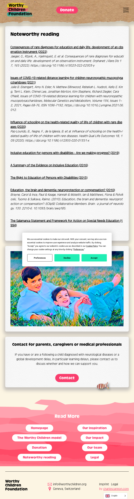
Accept (94, 258)
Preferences (40, 258)
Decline (67, 258)
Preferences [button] (79, 249)
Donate (67, 10)
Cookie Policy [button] (92, 246)
